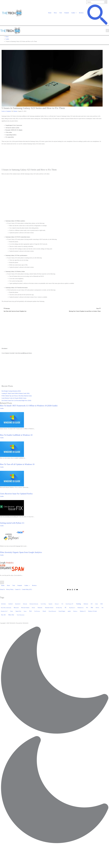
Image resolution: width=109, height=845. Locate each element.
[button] (76, 12)
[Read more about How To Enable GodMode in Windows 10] (12, 449)
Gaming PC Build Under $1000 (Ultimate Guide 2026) (15, 393)
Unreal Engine (62, 611)
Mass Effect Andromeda (6, 607)
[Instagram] (72, 589)
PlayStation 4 (72, 607)
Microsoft (16, 607)
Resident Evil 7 (4, 611)
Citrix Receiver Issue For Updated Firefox (16, 494)
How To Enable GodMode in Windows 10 (16, 435)
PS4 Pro (97, 607)
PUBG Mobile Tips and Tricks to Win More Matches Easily (17, 395)
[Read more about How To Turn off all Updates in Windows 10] (12, 478)
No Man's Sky (59, 607)
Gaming (78, 604)
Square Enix (18, 611)
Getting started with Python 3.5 (12, 523)
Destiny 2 (57, 604)
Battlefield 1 (18, 604)
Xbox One (11, 615)
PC (65, 607)
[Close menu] (2, 582)
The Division (37, 611)
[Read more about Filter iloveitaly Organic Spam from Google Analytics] (12, 566)
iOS (91, 604)
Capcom (50, 604)
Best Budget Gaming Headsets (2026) (11, 391)
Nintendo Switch (49, 607)
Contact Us (18, 589)
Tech (60, 12)
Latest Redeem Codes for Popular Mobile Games (14, 398)
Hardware (86, 604)
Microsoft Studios (25, 607)
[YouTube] (77, 589)
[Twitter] (67, 589)
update (69, 611)
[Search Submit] (106, 2)
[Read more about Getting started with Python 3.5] (12, 537)
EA (62, 604)
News (55, 12)
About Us (2, 589)
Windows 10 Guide (92, 611)
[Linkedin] (70, 589)
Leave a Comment (6, 111)
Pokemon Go (80, 607)
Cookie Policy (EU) (27, 589)
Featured (66, 12)
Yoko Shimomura (20, 614)
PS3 (87, 607)
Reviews (81, 12)
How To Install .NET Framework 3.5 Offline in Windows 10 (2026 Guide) (28, 406)
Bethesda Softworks (34, 604)
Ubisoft (44, 611)
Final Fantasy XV (69, 604)
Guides (73, 12)
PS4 (92, 607)
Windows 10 (82, 611)
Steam (25, 611)
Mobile (33, 607)
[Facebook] (74, 589)
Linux (96, 604)
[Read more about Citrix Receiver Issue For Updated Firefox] (12, 507)
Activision (3, 604)
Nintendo (40, 607)
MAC (101, 604)
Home (49, 12)
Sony (11, 611)
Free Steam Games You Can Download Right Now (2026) (16, 400)
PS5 (102, 607)
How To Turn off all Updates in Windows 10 (17, 464)
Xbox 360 (3, 614)
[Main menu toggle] (107, 30)
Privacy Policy (10, 589)
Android (10, 604)
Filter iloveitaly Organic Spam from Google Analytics (21, 552)
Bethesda (25, 604)
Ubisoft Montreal (52, 611)
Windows (75, 611)
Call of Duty (43, 604)
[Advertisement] (52, 157)
